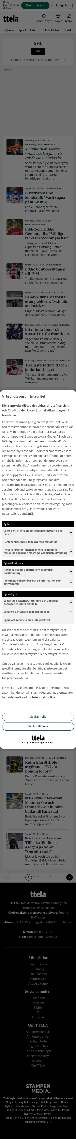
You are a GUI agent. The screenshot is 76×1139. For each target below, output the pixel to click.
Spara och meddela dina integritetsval (27, 620)
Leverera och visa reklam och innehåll (27, 611)
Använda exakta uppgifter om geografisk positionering (28, 571)
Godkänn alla (38, 717)
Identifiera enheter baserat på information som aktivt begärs (32, 582)
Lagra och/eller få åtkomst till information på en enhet (33, 532)
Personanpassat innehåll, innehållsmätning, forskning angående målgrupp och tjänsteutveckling (35, 551)
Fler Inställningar (38, 726)
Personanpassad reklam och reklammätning (30, 542)
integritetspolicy (43, 697)
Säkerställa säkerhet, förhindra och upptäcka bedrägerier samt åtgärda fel (31, 602)
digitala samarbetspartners (25, 441)
